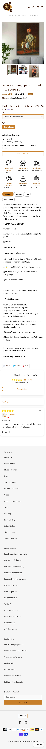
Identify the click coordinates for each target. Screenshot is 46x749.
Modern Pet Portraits (12, 676)
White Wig (8, 604)
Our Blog (7, 514)
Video (6, 495)
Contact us (8, 457)
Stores (6, 507)
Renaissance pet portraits (14, 645)
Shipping (5, 98)
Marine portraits (11, 585)
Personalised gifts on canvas (15, 579)
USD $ (22, 716)
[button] (2, 432)
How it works (9, 464)
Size (3, 112)
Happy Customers (11, 489)
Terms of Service (10, 539)
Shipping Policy (10, 532)
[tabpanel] (23, 280)
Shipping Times (10, 470)
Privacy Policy (9, 520)
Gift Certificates (10, 629)
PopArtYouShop (19, 741)
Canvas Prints (9, 623)
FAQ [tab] (27, 194)
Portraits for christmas (13, 573)
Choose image (9, 127)
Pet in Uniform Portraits (13, 682)
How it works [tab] (8, 199)
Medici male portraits (13, 617)
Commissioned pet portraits (15, 651)
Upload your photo (8, 123)
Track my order (10, 482)
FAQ (6, 476)
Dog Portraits (9, 670)
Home (6, 15)
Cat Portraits (9, 663)
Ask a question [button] (22, 389)
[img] (8, 411)
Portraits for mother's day (14, 567)
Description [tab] (8, 194)
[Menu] (42, 7)
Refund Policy (9, 526)
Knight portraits (10, 598)
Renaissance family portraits (15, 554)
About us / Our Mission (13, 501)
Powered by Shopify (31, 741)
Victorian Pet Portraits (13, 657)
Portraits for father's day (13, 560)
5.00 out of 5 (27, 380)
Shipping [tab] (19, 194)
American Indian (11, 610)
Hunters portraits (11, 592)
